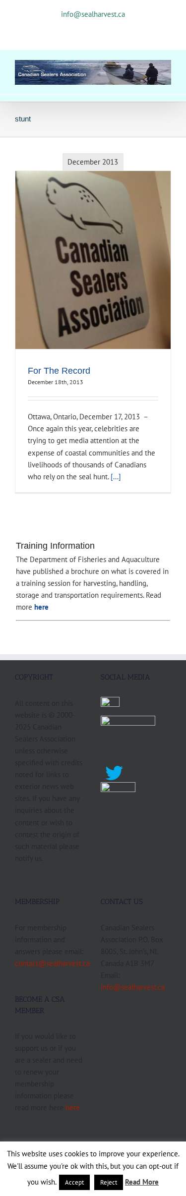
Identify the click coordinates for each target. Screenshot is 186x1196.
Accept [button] (74, 1182)
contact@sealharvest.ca (52, 963)
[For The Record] (93, 260)
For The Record (59, 371)
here (72, 1107)
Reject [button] (108, 1182)
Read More (142, 1182)
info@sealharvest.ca (93, 14)
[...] (116, 476)
